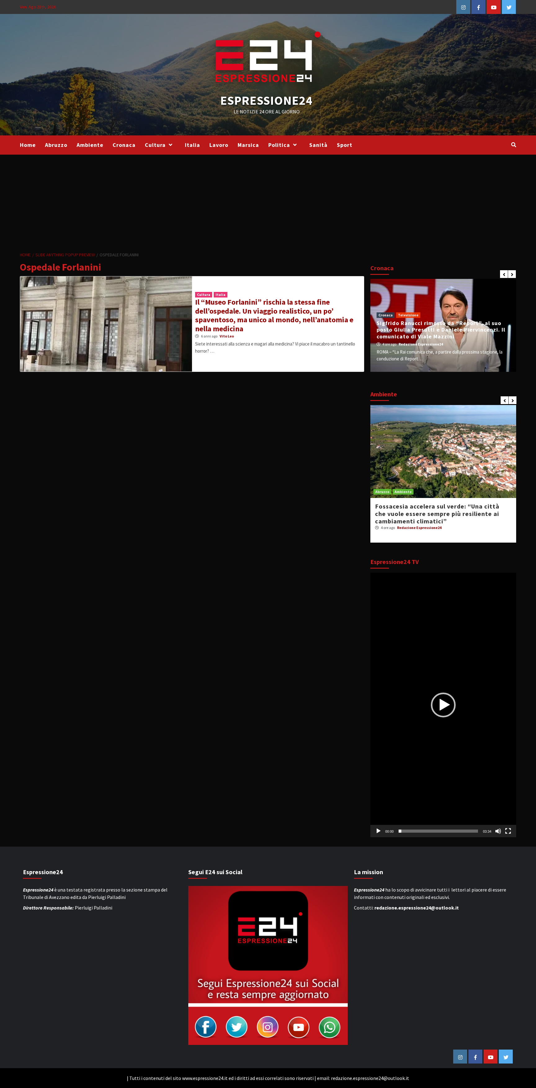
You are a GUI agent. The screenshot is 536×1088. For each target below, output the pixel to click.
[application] (443, 705)
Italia (192, 144)
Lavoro (218, 144)
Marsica (248, 144)
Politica (279, 144)
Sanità (318, 144)
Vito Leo (227, 336)
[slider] (438, 831)
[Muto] (498, 831)
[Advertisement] (268, 201)
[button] (443, 705)
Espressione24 (266, 100)
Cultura (155, 144)
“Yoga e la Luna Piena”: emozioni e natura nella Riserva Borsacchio (439, 510)
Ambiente (90, 144)
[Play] (378, 831)
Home (28, 144)
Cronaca (124, 144)
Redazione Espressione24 (426, 344)
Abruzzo (56, 144)
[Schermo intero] (508, 831)
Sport (344, 144)
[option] (443, 325)
